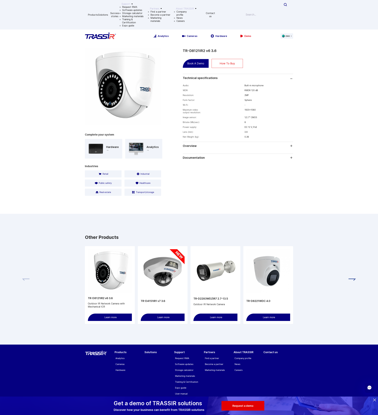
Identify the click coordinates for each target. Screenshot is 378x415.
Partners (209, 352)
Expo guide (128, 25)
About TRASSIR (243, 352)
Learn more (110, 317)
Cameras (120, 364)
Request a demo (242, 405)
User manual (181, 393)
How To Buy (227, 63)
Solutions (103, 14)
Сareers (180, 20)
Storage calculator (132, 13)
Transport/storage (145, 192)
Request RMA (129, 6)
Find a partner (158, 11)
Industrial (145, 174)
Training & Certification (129, 21)
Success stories (114, 15)
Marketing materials (133, 16)
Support (179, 352)
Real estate (105, 192)
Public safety (105, 183)
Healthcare (145, 183)
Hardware (120, 370)
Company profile (181, 13)
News (179, 17)
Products (93, 14)
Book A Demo (195, 63)
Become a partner (160, 14)
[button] (352, 279)
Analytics (120, 358)
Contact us (210, 15)
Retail (105, 174)
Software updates (132, 10)
